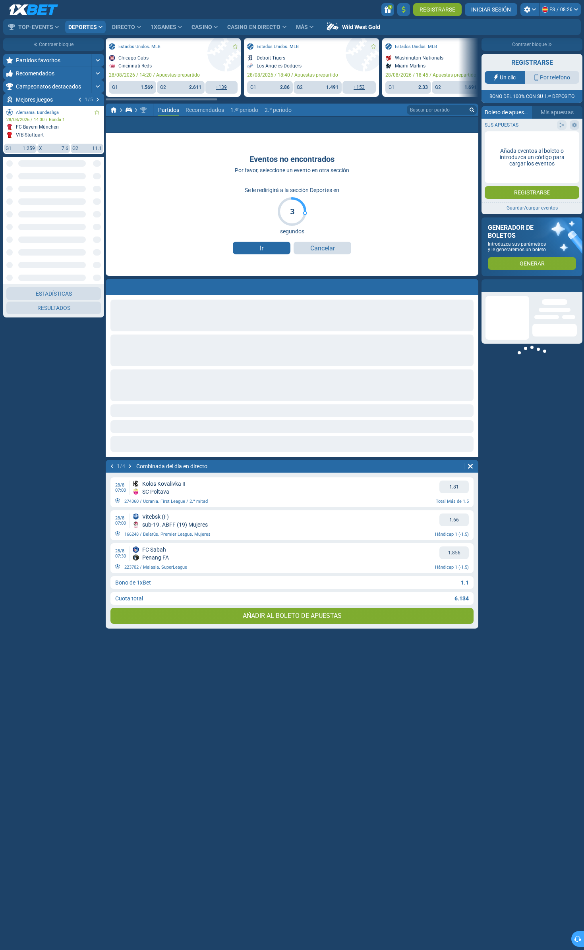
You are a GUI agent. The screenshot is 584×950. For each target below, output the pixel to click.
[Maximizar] (97, 60)
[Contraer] (97, 310)
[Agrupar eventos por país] (97, 193)
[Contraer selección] (88, 193)
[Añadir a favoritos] (97, 112)
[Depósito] (403, 9)
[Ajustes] (529, 9)
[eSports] (128, 110)
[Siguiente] (98, 99)
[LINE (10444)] (113, 110)
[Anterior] (80, 99)
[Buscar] (472, 110)
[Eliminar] (470, 466)
